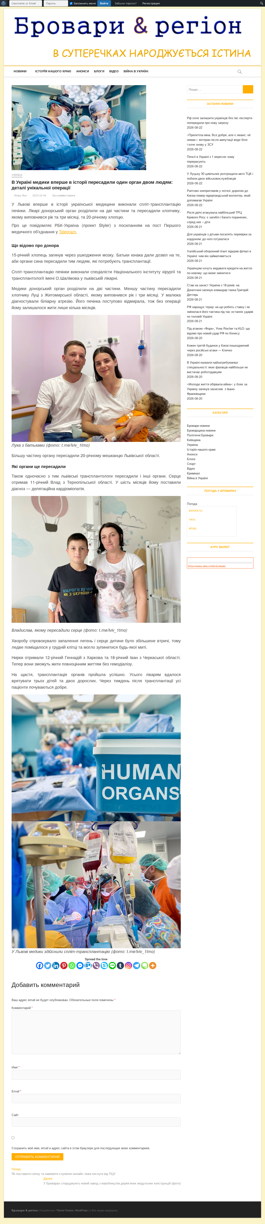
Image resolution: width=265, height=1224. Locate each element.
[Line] (112, 965)
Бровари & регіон (24, 1210)
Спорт (191, 463)
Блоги (99, 71)
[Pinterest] (63, 965)
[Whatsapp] (72, 965)
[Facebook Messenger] (80, 965)
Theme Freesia (64, 1210)
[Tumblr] (120, 965)
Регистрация (151, 3)
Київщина (193, 440)
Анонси (82, 71)
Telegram (67, 232)
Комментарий (22, 1007)
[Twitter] (47, 965)
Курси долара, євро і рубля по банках (206, 566)
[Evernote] (144, 965)
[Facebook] (39, 965)
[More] (152, 965)
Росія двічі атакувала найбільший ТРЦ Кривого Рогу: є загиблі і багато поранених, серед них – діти (217, 217)
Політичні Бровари (200, 435)
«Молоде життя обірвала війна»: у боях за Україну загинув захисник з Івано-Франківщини (217, 389)
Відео (114, 71)
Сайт (15, 1115)
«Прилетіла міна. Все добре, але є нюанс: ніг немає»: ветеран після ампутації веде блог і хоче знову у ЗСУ (219, 139)
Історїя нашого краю (53, 71)
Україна (17, 175)
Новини (20, 71)
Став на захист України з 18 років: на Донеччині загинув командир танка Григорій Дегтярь (217, 290)
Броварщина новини (201, 430)
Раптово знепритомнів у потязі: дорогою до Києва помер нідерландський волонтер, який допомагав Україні (218, 195)
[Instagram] (128, 965)
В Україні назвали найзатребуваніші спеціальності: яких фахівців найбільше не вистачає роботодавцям (217, 367)
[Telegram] (136, 965)
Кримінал (193, 473)
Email (16, 1091)
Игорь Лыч (20, 195)
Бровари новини (198, 425)
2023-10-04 (39, 195)
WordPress (81, 1210)
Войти (104, 3)
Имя (16, 1067)
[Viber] (96, 965)
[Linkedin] (55, 965)
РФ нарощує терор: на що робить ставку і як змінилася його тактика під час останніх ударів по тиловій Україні (220, 311)
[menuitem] (3, 3)
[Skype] (104, 965)
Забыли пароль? (126, 3)
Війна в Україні (136, 71)
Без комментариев (63, 195)
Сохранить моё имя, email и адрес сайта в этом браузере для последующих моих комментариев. (81, 1148)
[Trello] (88, 965)
